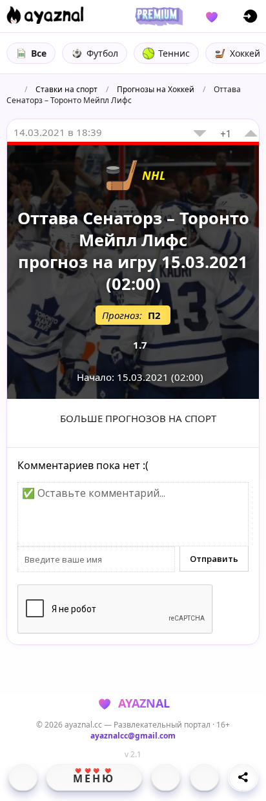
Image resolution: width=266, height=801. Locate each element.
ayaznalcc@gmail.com (133, 735)
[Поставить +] (251, 133)
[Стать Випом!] (157, 16)
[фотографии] (165, 777)
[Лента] (204, 777)
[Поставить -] (200, 133)
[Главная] (23, 777)
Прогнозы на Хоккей (155, 89)
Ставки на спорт (66, 89)
